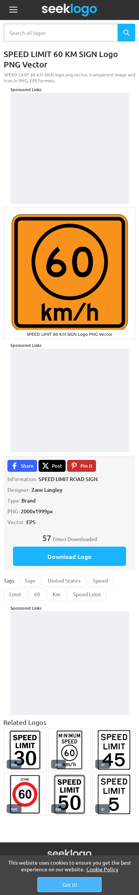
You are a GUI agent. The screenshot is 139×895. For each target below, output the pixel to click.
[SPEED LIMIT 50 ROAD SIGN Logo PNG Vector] (69, 794)
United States (64, 580)
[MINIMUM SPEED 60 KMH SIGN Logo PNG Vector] (69, 750)
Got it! (69, 884)
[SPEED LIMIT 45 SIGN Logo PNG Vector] (113, 750)
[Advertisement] (69, 139)
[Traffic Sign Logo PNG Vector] (25, 794)
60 (37, 594)
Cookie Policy (102, 869)
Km (56, 594)
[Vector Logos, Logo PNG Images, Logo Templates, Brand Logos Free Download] (69, 10)
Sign (30, 580)
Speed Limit (87, 594)
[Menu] (13, 10)
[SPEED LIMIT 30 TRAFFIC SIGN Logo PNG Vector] (25, 750)
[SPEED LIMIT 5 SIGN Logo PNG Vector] (113, 794)
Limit (15, 594)
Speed (100, 580)
